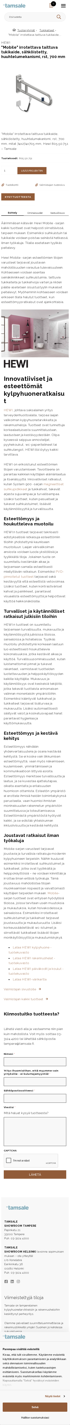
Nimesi (9, 1053)
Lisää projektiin (32, 170)
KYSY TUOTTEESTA (18, 196)
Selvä (35, 1407)
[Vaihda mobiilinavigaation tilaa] (63, 5)
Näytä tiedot (52, 1396)
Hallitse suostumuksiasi (35, 1417)
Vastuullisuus (57, 213)
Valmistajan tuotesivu (52, 184)
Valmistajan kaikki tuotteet (24, 999)
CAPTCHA (10, 1150)
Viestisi (10, 1107)
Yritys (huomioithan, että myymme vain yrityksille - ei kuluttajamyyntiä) (31, 1072)
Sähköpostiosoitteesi (19, 1090)
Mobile (53, 893)
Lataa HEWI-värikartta (29, 979)
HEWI (8, 410)
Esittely (12, 212)
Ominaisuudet (35, 213)
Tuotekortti (12, 184)
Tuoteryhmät (26, 30)
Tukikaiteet (46, 30)
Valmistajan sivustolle (20, 989)
